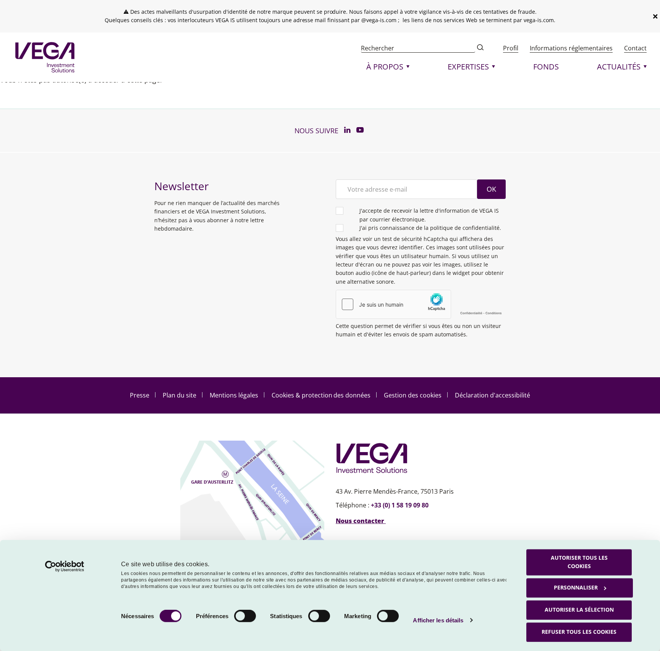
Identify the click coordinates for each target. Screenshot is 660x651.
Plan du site (179, 395)
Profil (510, 48)
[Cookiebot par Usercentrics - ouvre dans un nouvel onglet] (64, 566)
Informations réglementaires (571, 48)
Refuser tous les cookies (579, 631)
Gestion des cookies (413, 395)
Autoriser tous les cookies (579, 562)
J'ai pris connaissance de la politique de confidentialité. (430, 227)
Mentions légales (234, 395)
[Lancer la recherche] (480, 48)
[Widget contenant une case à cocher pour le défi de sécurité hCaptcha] (421, 304)
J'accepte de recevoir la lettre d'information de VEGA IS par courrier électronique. (429, 215)
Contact (635, 48)
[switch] (245, 616)
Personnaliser (576, 587)
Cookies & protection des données (321, 395)
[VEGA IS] (44, 57)
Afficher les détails (438, 620)
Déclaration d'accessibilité (492, 395)
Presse (139, 395)
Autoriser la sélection (579, 609)
